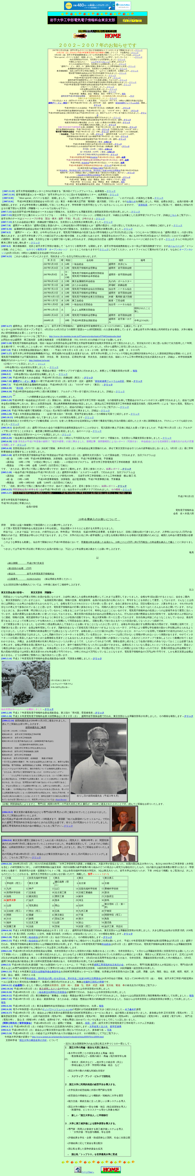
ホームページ (175, 246)
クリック (139, 50)
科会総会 (94, 157)
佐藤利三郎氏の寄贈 (93, 982)
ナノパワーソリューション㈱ (57, 1009)
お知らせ (131, 201)
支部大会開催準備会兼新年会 (46, 971)
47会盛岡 (17, 985)
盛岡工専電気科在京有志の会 (109, 964)
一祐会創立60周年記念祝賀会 (88, 175)
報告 (124, 94)
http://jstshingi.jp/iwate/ (39, 360)
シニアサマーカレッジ (100, 62)
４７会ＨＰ (130, 1009)
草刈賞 (19, 388)
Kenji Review (61, 799)
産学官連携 (115, 1026)
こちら (173, 215)
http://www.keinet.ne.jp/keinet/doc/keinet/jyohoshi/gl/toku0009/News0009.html (68, 1037)
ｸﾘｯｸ (132, 96)
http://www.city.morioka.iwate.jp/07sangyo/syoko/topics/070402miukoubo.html (85, 336)
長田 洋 (89, 1023)
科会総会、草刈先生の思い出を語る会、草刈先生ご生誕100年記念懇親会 (90, 170)
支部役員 (142, 205)
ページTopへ (87, 1172)
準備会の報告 (97, 168)
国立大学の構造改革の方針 (33, 1040)
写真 (109, 1030)
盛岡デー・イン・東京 (57, 103)
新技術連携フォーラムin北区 (127, 103)
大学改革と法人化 (98, 1026)
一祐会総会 (84, 163)
